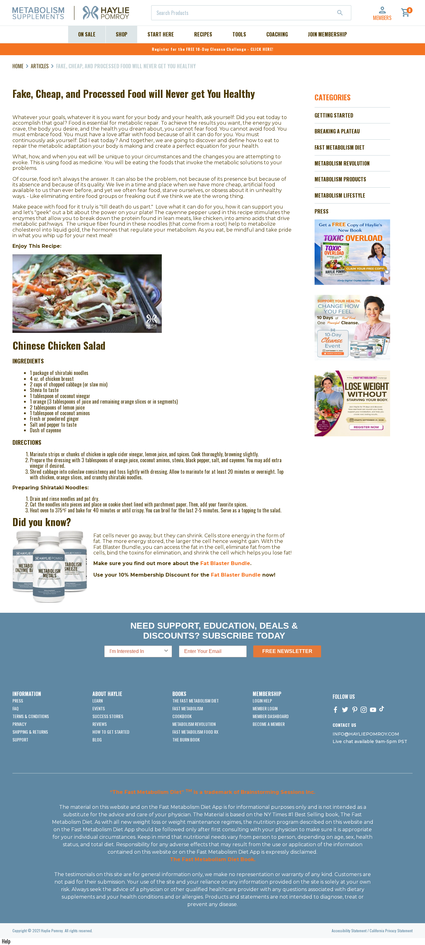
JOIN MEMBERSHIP (327, 34)
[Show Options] (166, 651)
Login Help (262, 700)
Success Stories (107, 716)
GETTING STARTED (334, 115)
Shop (121, 34)
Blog (97, 739)
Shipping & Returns (30, 731)
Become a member (269, 724)
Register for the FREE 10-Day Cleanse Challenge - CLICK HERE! (212, 49)
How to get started (110, 731)
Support (20, 739)
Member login (265, 708)
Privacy (19, 724)
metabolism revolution (194, 724)
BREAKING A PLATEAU (337, 131)
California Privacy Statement (391, 930)
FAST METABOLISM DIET (340, 147)
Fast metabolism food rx (195, 731)
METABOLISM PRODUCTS (340, 179)
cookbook (182, 716)
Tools (239, 34)
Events (98, 708)
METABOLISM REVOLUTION (342, 163)
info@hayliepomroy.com (366, 734)
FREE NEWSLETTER (287, 651)
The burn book (186, 739)
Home (17, 66)
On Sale (87, 34)
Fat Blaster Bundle (225, 563)
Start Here (160, 34)
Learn (97, 700)
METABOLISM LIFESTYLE (340, 195)
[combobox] (251, 12)
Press (17, 700)
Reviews (99, 724)
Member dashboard (271, 716)
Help (6, 941)
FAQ (15, 708)
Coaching (277, 34)
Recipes (203, 34)
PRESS (322, 211)
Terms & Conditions (30, 716)
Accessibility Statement (349, 930)
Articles (40, 66)
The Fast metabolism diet (195, 700)
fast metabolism (187, 708)
